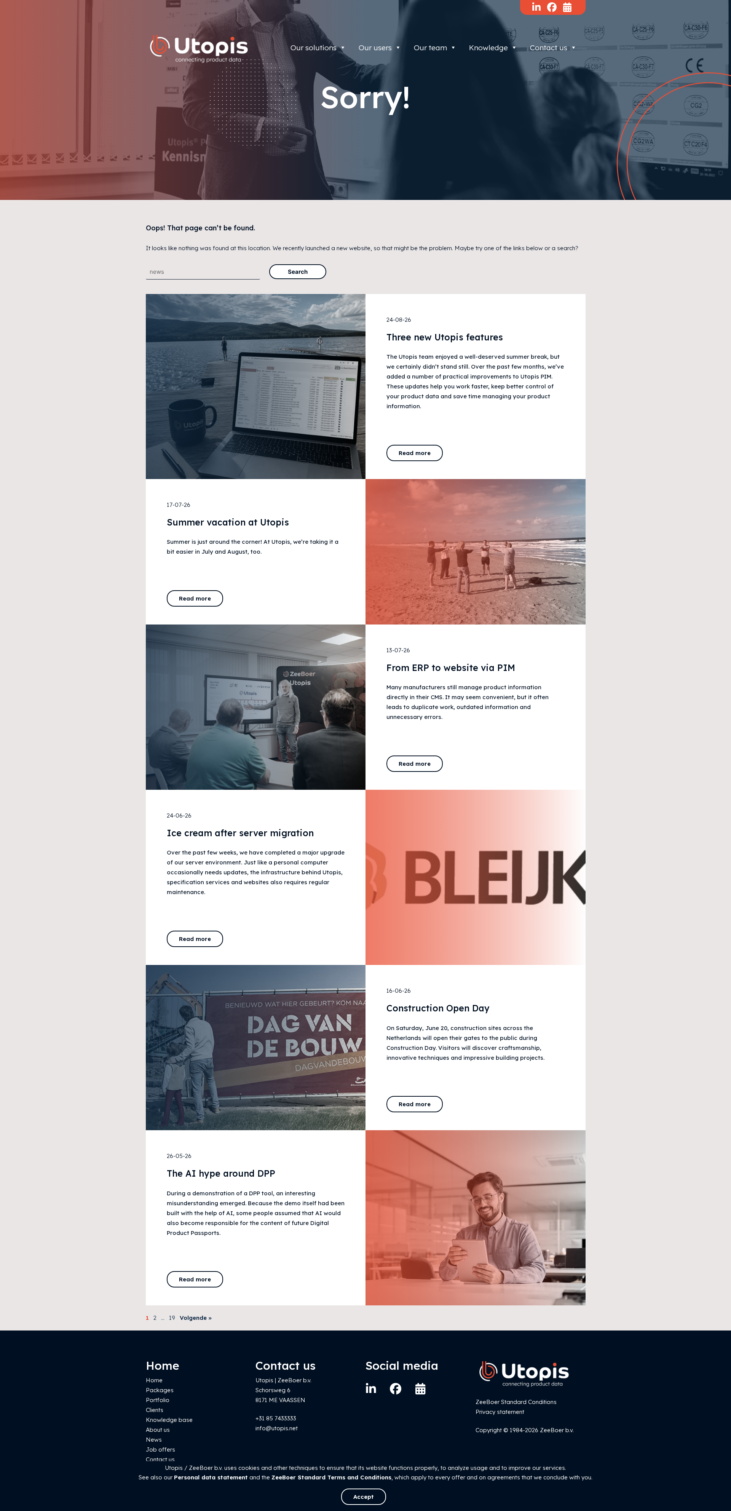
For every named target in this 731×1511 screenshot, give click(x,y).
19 (172, 1317)
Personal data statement (211, 1477)
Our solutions (313, 47)
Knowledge (488, 47)
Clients (154, 1410)
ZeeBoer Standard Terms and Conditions (331, 1477)
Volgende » (196, 1317)
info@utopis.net (276, 1428)
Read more (415, 453)
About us (158, 1429)
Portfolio (157, 1400)
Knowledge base (169, 1419)
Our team (430, 47)
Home (154, 1380)
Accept (363, 1496)
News (154, 1439)
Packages (160, 1390)
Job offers (160, 1449)
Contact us (548, 47)
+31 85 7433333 (275, 1418)
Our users (375, 47)
